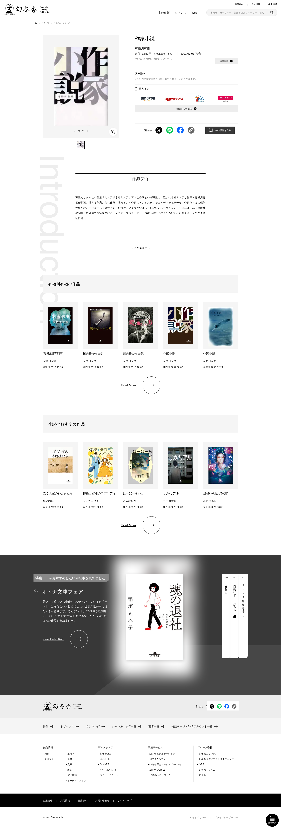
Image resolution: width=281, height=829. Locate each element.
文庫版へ (140, 73)
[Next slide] (87, 131)
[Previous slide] (75, 131)
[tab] (226, 616)
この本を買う (142, 248)
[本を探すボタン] (272, 12)
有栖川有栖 (142, 48)
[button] (81, 145)
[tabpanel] (115, 616)
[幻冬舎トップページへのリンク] (27, 13)
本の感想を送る (223, 130)
